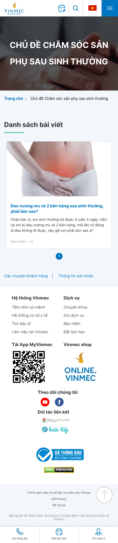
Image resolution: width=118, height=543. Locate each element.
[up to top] (104, 495)
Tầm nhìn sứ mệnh (28, 307)
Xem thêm (18, 241)
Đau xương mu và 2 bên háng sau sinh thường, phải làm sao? (57, 208)
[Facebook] (59, 402)
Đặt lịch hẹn (74, 332)
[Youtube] (45, 402)
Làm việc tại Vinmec (30, 332)
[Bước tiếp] (56, 430)
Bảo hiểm (72, 323)
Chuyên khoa (76, 307)
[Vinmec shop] (81, 367)
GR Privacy (59, 499)
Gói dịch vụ (74, 315)
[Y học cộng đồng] (56, 420)
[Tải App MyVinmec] (29, 367)
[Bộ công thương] (59, 454)
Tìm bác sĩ (21, 323)
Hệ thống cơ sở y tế (29, 315)
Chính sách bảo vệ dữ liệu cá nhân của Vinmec (59, 492)
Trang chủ (13, 98)
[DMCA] (59, 470)
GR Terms (59, 505)
